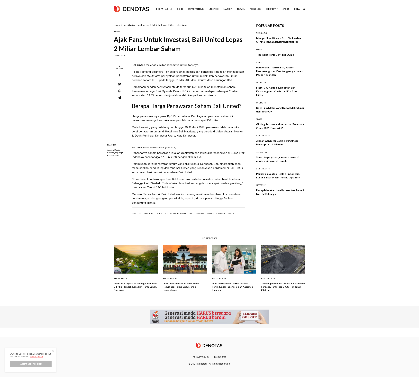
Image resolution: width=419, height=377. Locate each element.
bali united (149, 213)
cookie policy (36, 356)
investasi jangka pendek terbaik (179, 213)
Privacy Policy (201, 357)
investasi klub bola (205, 213)
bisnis (159, 213)
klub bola (220, 213)
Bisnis (123, 25)
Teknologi (261, 33)
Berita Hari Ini (263, 136)
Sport (259, 49)
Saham (231, 213)
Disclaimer (220, 357)
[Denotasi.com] (132, 9)
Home (116, 25)
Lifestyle (261, 185)
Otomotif (261, 82)
